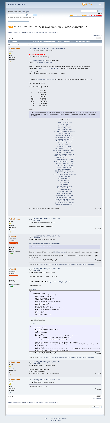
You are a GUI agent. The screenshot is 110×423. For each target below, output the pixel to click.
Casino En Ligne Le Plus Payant (64, 195)
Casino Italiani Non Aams (64, 129)
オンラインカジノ (64, 144)
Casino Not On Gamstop (64, 146)
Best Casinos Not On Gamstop (64, 135)
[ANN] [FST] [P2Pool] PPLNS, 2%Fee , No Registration (49, 48)
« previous (96, 35)
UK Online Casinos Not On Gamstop (64, 131)
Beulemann (15, 49)
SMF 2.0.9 (47, 418)
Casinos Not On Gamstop (64, 26)
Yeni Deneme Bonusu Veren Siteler (49, 27)
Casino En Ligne (64, 184)
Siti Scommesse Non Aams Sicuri (64, 173)
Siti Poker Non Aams (64, 201)
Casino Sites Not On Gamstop (64, 160)
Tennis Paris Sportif (64, 176)
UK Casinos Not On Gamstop (64, 158)
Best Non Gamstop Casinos (64, 141)
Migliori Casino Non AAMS (64, 193)
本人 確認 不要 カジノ (64, 180)
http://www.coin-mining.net (36, 60)
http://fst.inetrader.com (59, 252)
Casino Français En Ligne (64, 186)
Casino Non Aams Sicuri (64, 197)
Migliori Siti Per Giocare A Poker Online (64, 175)
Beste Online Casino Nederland (64, 154)
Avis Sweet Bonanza (64, 178)
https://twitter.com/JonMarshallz (87, 264)
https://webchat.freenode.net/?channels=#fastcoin (65, 264)
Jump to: (89, 406)
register (28, 11)
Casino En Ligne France (64, 152)
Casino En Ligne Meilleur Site (64, 165)
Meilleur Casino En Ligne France (64, 199)
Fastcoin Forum (16, 4)
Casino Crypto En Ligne (64, 169)
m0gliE (13, 236)
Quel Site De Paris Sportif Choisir (64, 203)
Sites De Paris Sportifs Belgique (64, 171)
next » (100, 35)
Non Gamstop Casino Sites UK (64, 137)
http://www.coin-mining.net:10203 (46, 62)
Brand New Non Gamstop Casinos (64, 161)
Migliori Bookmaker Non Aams (64, 205)
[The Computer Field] (12, 254)
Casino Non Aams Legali (64, 191)
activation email (22, 12)
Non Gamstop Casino (64, 128)
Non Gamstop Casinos (64, 126)
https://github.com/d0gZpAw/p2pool (59, 282)
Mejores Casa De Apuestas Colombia (64, 150)
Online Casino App (64, 182)
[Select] (35, 289)
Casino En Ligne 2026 (64, 189)
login (23, 11)
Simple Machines (62, 418)
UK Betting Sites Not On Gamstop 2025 (70, 27)
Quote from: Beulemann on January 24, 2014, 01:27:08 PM (44, 243)
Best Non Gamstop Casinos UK (48, 26)
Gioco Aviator (64, 124)
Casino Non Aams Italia (64, 133)
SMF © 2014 (54, 418)
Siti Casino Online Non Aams (64, 163)
